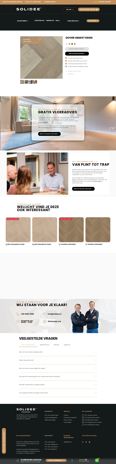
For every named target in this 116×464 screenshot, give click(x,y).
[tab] (28, 345)
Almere (36, 451)
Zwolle (31, 451)
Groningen (19, 453)
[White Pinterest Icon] (86, 442)
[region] (25, 27)
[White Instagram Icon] (89, 442)
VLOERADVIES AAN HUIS (31, 460)
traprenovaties (96, 181)
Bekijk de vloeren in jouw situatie (30, 462)
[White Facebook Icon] (83, 442)
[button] (50, 21)
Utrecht (18, 451)
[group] (58, 231)
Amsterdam (25, 451)
